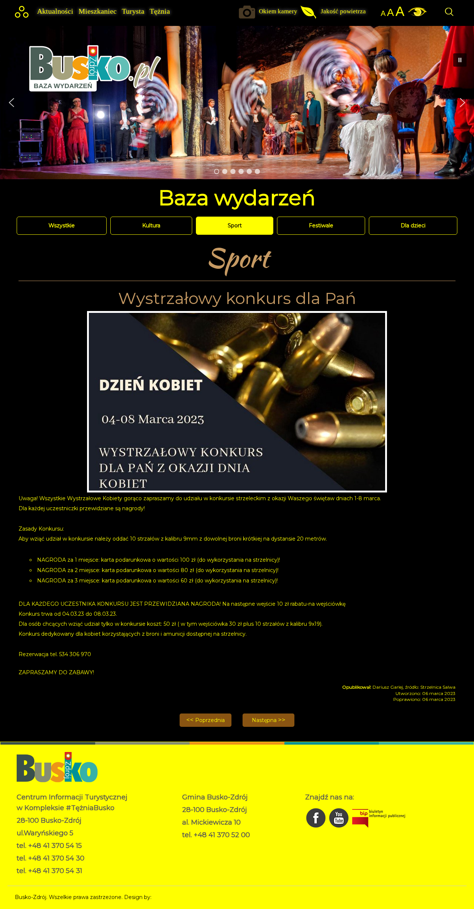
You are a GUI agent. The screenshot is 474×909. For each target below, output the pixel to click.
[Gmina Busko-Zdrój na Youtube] (339, 829)
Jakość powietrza (343, 11)
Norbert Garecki (173, 897)
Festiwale (321, 225)
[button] (11, 102)
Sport (235, 225)
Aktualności (55, 11)
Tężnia (160, 11)
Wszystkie (62, 225)
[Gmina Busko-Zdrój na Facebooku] (316, 829)
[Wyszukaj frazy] (448, 15)
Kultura (151, 225)
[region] (237, 102)
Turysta (133, 11)
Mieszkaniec (98, 11)
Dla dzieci (413, 225)
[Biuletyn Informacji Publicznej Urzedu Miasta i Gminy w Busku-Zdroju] (378, 829)
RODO (191, 846)
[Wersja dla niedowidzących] (415, 14)
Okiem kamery (278, 11)
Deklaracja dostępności (211, 853)
